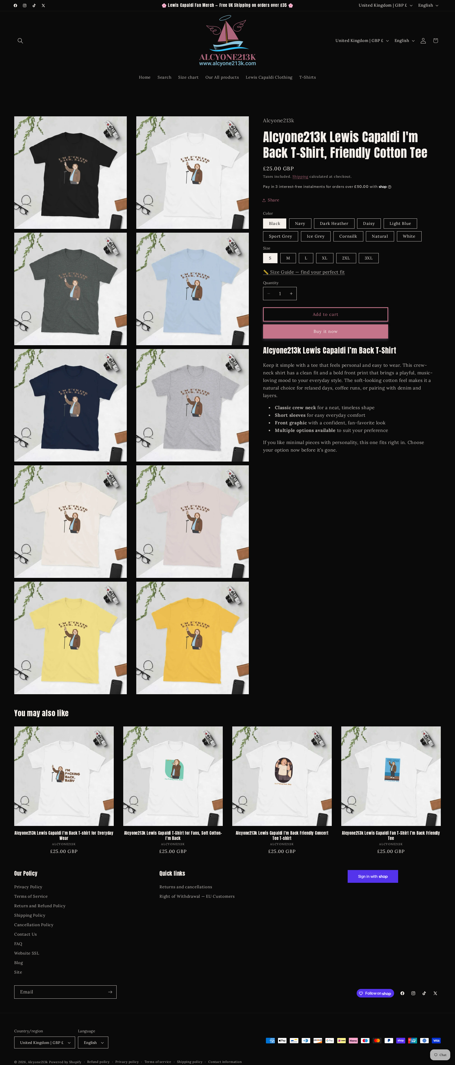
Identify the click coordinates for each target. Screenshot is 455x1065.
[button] (20, 40)
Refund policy (98, 1062)
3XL (369, 258)
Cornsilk (348, 236)
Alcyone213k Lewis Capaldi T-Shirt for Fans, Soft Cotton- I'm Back (173, 836)
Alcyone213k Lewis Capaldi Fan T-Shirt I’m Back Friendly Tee (391, 836)
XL (325, 258)
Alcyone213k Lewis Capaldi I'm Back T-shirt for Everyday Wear (64, 836)
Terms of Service (31, 896)
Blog (18, 962)
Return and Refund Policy (39, 905)
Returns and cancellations (185, 886)
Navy (300, 223)
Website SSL (26, 953)
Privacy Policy (28, 886)
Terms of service (158, 1062)
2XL (346, 258)
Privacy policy (127, 1062)
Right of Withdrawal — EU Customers (197, 896)
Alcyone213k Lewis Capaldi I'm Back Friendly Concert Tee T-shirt (282, 836)
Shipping (300, 176)
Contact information (225, 1062)
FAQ (18, 943)
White (409, 236)
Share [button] (273, 200)
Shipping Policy (30, 915)
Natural (380, 236)
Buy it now (326, 331)
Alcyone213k (38, 1062)
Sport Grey (280, 236)
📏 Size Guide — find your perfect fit (304, 272)
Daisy (369, 223)
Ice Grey (316, 236)
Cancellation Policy (34, 924)
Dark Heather (334, 223)
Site (18, 971)
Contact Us (25, 934)
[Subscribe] (110, 992)
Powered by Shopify (65, 1062)
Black (274, 223)
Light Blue (400, 223)
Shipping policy (190, 1062)
